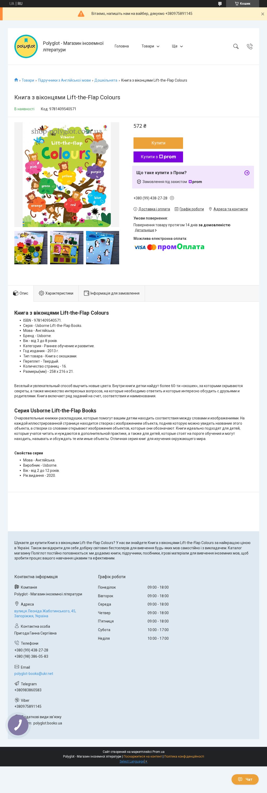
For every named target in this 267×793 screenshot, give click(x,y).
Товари (148, 46)
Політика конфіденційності (184, 756)
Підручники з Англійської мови (64, 80)
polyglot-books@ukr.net (33, 674)
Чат (249, 779)
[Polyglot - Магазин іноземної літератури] (26, 46)
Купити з (149, 156)
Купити (158, 143)
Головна (122, 46)
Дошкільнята (105, 80)
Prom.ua (159, 752)
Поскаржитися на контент (143, 756)
